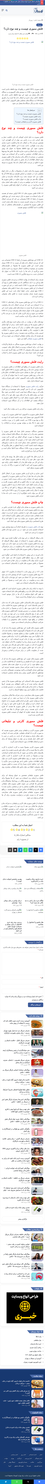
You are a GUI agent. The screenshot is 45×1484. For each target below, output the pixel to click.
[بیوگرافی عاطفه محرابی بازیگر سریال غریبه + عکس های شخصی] (37, 1237)
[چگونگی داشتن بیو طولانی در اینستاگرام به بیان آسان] (37, 1132)
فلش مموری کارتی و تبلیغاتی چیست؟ (28, 122)
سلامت (32, 1462)
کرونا (9, 1466)
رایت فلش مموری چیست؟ (32, 116)
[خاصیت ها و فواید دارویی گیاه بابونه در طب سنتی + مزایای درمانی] (37, 1083)
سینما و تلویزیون (22, 1462)
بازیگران (19, 1458)
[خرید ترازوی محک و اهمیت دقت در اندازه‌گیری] (33, 871)
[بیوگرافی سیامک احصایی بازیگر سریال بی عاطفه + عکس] (37, 1073)
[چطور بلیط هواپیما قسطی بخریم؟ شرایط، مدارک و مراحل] (37, 1092)
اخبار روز (23, 1454)
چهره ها (29, 1466)
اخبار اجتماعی (32, 1454)
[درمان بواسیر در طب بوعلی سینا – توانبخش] (12, 893)
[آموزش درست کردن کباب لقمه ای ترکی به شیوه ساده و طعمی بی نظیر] (37, 1161)
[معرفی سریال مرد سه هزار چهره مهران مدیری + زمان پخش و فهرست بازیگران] (37, 1034)
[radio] (17, 38)
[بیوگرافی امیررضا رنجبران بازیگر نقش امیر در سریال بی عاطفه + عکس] (37, 1102)
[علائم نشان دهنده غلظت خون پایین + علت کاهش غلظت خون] (37, 1404)
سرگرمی (39, 1462)
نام (41, 978)
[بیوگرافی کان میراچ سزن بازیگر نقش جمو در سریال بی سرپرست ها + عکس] (37, 1267)
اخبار (41, 1454)
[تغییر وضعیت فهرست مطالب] (38, 110)
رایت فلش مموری (32, 386)
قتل (4, 1462)
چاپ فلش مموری (34, 527)
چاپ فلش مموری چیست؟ (32, 119)
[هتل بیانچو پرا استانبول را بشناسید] (33, 914)
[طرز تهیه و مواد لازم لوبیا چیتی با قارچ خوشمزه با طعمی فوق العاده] (37, 1112)
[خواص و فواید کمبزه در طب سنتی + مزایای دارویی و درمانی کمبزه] (37, 1247)
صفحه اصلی (37, 20)
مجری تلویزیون (38, 1466)
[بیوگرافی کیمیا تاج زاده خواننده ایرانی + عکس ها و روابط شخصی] (37, 1171)
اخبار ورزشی (28, 1458)
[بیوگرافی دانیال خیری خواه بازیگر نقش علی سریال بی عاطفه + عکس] (37, 1122)
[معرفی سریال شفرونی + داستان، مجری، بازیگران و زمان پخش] (37, 1063)
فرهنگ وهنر (12, 1462)
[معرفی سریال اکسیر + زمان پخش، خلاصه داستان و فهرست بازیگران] (37, 1142)
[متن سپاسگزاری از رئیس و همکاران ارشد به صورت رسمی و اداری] (37, 1053)
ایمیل (41, 987)
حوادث (6, 1458)
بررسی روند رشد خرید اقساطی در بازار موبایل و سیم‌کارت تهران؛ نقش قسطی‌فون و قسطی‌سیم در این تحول (13, 926)
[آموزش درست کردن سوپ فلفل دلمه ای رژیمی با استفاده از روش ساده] (37, 1024)
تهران (12, 1458)
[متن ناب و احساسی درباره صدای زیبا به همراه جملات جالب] (37, 1277)
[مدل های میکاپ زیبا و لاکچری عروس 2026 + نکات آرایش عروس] (37, 1151)
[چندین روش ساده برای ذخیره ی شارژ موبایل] (37, 1210)
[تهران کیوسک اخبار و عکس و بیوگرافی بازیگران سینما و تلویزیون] (38, 10)
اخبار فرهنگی (38, 1458)
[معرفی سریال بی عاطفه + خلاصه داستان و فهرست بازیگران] (37, 1181)
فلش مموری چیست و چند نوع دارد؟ (28, 114)
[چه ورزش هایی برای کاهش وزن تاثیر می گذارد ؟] (37, 1394)
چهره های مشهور (19, 1466)
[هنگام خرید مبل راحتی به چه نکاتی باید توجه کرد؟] (33, 893)
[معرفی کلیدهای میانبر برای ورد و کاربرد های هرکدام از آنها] (37, 1440)
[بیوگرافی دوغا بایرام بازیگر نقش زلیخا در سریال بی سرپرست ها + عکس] (37, 1257)
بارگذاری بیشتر (22, 1219)
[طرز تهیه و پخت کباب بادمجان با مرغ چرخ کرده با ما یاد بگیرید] (37, 1201)
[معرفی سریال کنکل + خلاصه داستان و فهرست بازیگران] (37, 1043)
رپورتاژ (31, 20)
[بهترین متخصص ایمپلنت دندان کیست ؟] (12, 871)
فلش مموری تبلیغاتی (34, 339)
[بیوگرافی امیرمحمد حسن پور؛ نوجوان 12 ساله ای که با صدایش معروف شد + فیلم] (37, 1191)
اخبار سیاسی (14, 1454)
